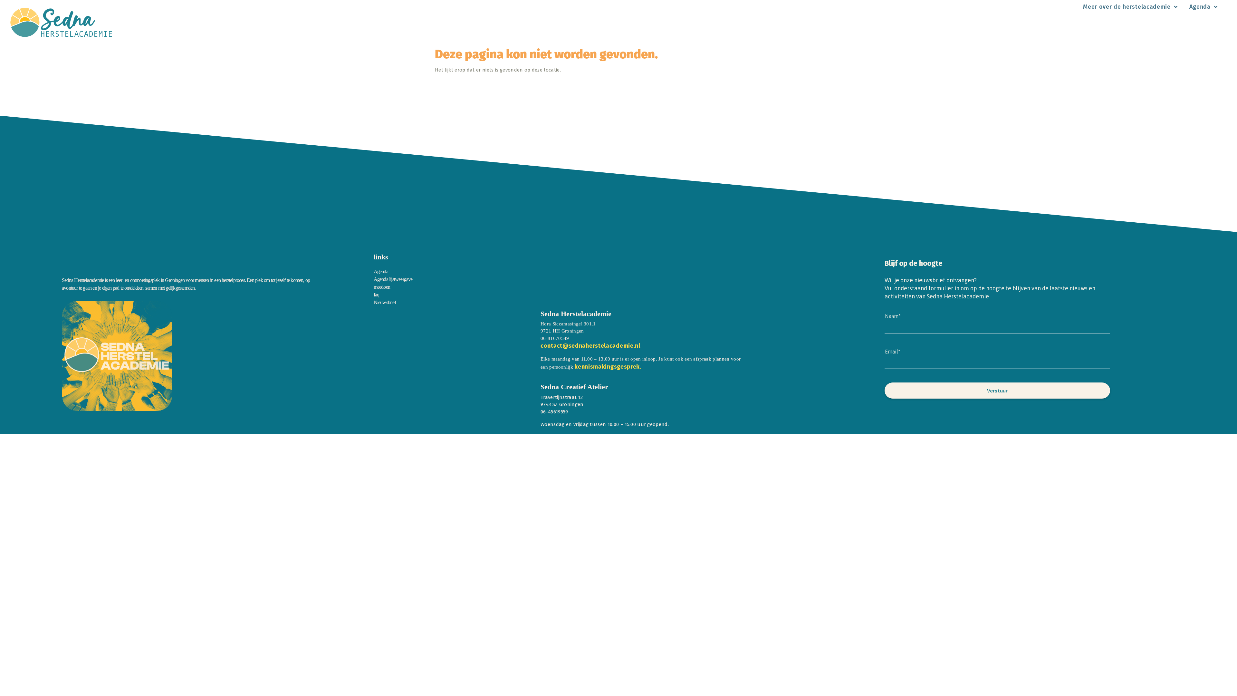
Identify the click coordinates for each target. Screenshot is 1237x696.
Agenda (1200, 6)
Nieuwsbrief (385, 302)
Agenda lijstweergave (393, 279)
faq (376, 294)
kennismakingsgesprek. (607, 366)
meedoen (382, 287)
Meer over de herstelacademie (1127, 6)
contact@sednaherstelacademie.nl (590, 345)
